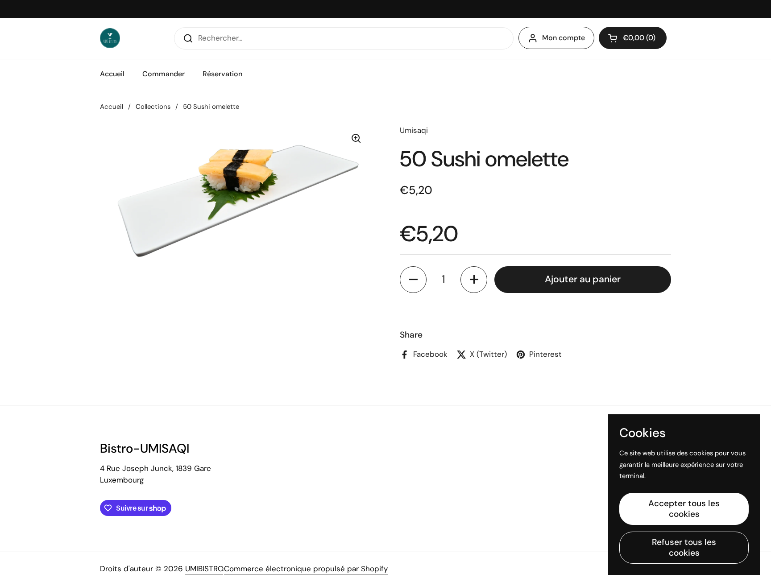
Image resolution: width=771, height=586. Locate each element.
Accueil (111, 106)
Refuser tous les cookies (684, 547)
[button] (633, 38)
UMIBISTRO (204, 569)
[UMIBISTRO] (110, 38)
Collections (153, 106)
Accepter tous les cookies (684, 509)
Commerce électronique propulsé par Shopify (306, 569)
